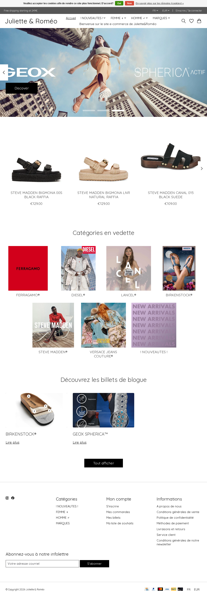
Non (129, 3)
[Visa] (167, 589)
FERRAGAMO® (28, 295)
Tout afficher (103, 463)
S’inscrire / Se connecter (188, 10)
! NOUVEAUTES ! (153, 352)
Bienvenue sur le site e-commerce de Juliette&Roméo (117, 24)
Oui (119, 3)
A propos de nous (169, 506)
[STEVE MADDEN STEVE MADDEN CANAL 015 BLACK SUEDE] (171, 156)
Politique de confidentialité (175, 517)
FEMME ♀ (62, 512)
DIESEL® (78, 295)
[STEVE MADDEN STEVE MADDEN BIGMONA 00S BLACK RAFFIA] (36, 156)
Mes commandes (118, 512)
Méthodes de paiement (173, 523)
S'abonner (94, 564)
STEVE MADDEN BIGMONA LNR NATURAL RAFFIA (103, 194)
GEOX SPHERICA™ (90, 434)
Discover (22, 88)
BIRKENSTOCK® (179, 295)
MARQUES (63, 523)
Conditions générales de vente (178, 512)
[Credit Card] (146, 589)
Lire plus (12, 442)
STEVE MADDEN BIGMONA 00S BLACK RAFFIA (36, 194)
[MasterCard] (160, 589)
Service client (166, 535)
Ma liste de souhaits (119, 523)
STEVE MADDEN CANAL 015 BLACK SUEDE (170, 194)
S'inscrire (112, 506)
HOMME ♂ (63, 517)
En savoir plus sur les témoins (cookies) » (160, 3)
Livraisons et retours (171, 529)
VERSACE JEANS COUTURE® (103, 354)
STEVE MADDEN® (53, 352)
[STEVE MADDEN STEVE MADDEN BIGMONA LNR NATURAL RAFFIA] (103, 156)
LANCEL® (128, 295)
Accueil (71, 18)
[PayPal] (153, 589)
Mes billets (113, 517)
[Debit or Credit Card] (180, 589)
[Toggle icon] (183, 21)
